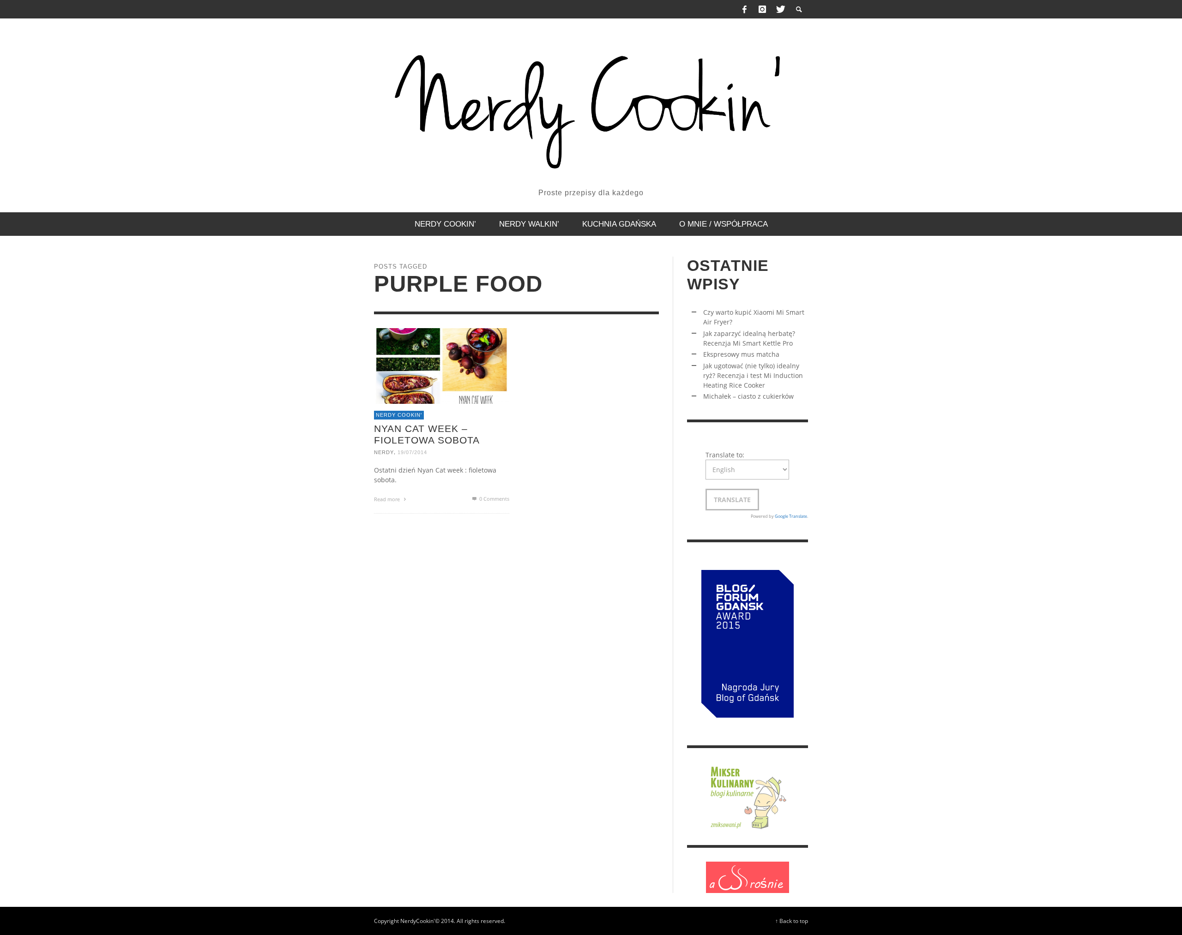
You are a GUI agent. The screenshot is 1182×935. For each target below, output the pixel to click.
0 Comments (493, 498)
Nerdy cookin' (399, 415)
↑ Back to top (791, 920)
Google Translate (791, 516)
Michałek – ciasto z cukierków (748, 396)
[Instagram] (762, 9)
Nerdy (384, 452)
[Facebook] (745, 9)
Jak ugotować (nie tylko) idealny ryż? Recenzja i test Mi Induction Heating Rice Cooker (753, 375)
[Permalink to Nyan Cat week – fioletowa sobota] (441, 364)
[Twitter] (780, 9)
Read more (387, 499)
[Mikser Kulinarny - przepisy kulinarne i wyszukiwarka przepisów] (747, 795)
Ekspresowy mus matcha (741, 354)
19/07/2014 (412, 452)
